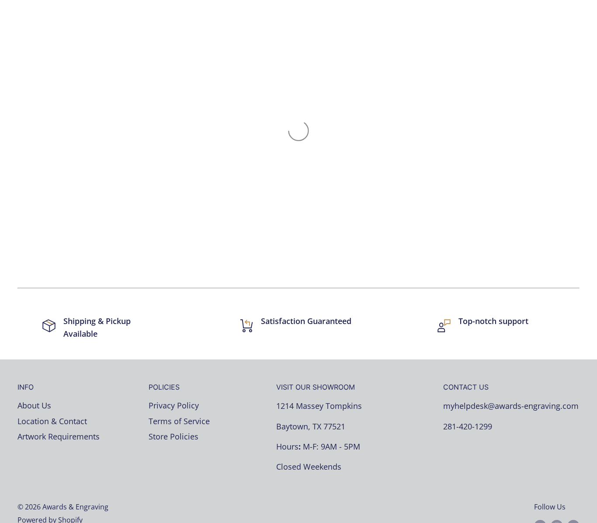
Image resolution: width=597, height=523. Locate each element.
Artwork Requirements (58, 436)
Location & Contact (52, 421)
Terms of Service (179, 421)
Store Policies (173, 436)
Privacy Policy (174, 405)
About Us (34, 405)
